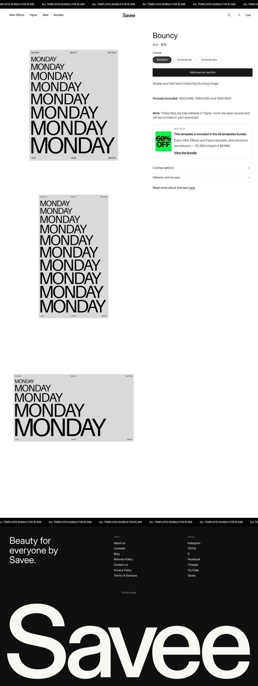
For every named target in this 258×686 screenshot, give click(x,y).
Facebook (194, 559)
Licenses (119, 548)
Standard (162, 59)
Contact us (120, 565)
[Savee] (129, 640)
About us (119, 543)
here (192, 188)
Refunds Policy (123, 559)
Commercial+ (209, 59)
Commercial (184, 59)
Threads (193, 565)
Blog (116, 554)
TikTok (192, 548)
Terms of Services (125, 575)
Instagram (194, 543)
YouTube (193, 570)
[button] (229, 15)
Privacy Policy (122, 570)
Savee (191, 575)
